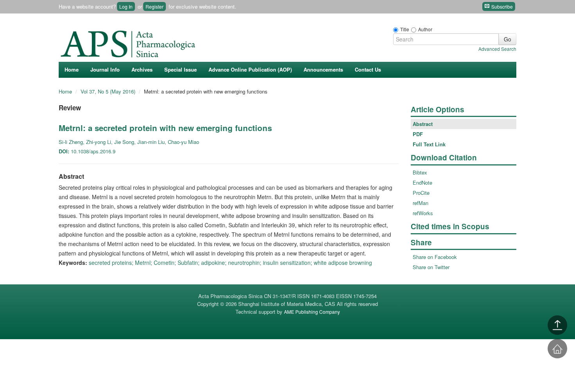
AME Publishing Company (312, 311)
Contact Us (368, 69)
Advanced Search (497, 48)
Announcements (323, 69)
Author (425, 29)
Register (155, 6)
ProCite (421, 192)
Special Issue (180, 69)
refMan (420, 203)
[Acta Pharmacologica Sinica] (129, 42)
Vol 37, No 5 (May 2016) (109, 91)
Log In (126, 6)
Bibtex (420, 172)
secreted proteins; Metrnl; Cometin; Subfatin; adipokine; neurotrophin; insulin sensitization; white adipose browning (230, 262)
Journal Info (105, 69)
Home (72, 69)
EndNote (422, 182)
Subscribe (501, 6)
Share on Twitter (431, 267)
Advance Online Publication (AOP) (250, 69)
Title (404, 29)
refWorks (423, 213)
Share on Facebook (435, 257)
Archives (142, 69)
